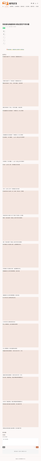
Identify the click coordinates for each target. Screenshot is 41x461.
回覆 (37, 447)
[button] (31, 3)
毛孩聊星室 (17, 6)
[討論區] (3, 37)
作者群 (37, 6)
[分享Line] (3, 34)
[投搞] (33, 3)
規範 (3, 447)
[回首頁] (9, 3)
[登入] (35, 3)
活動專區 (12, 6)
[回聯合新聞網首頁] (5, 3)
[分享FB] (3, 31)
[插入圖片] (35, 447)
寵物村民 (32, 6)
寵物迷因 (22, 6)
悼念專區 (27, 6)
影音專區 (6, 6)
